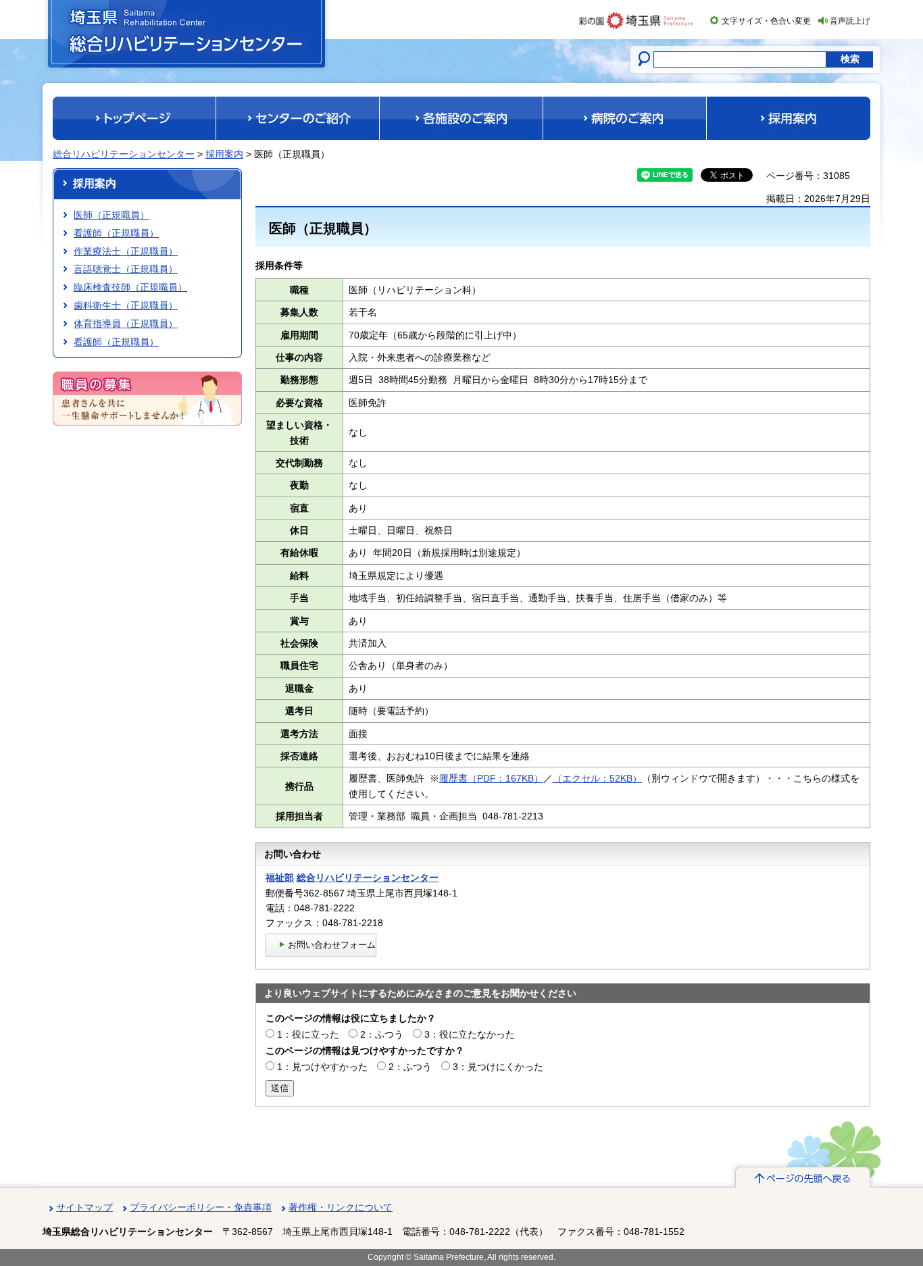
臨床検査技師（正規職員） (130, 287)
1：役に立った (308, 1034)
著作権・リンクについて (341, 1207)
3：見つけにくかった (498, 1066)
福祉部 (280, 877)
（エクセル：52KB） (597, 778)
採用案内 (224, 154)
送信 (280, 1088)
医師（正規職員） (111, 214)
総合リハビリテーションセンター (124, 154)
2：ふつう (381, 1034)
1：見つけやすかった (322, 1066)
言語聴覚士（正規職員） (126, 268)
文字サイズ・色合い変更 (766, 21)
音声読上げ (850, 21)
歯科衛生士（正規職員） (126, 305)
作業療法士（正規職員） (126, 251)
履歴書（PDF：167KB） (491, 778)
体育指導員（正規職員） (126, 323)
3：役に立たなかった (469, 1034)
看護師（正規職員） (116, 233)
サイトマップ (84, 1207)
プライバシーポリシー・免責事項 (201, 1207)
